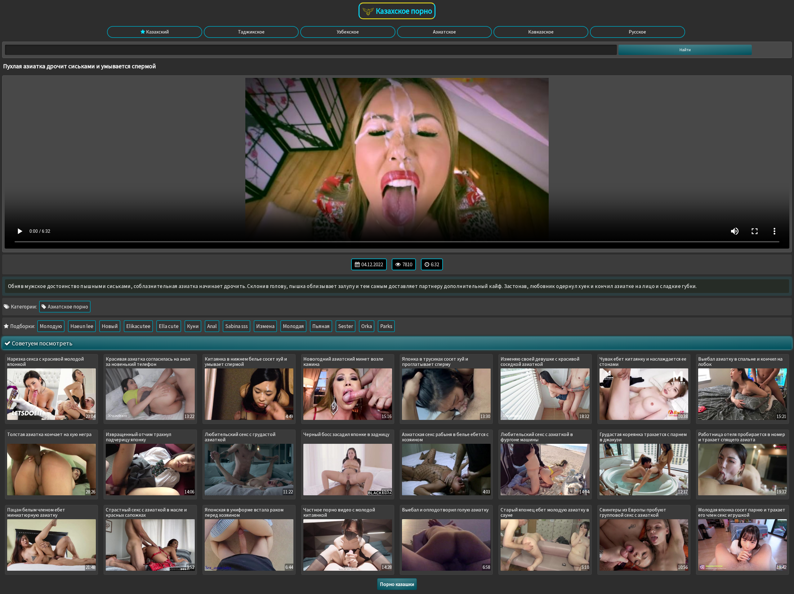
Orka (366, 326)
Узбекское (348, 32)
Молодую (51, 326)
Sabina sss (236, 326)
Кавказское (541, 32)
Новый (110, 326)
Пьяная (321, 326)
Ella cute (169, 326)
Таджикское (251, 32)
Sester (345, 326)
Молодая (293, 326)
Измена (265, 326)
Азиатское (444, 32)
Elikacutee (138, 326)
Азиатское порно (67, 306)
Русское (637, 32)
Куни (193, 326)
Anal (212, 326)
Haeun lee (81, 326)
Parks (386, 326)
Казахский (157, 32)
